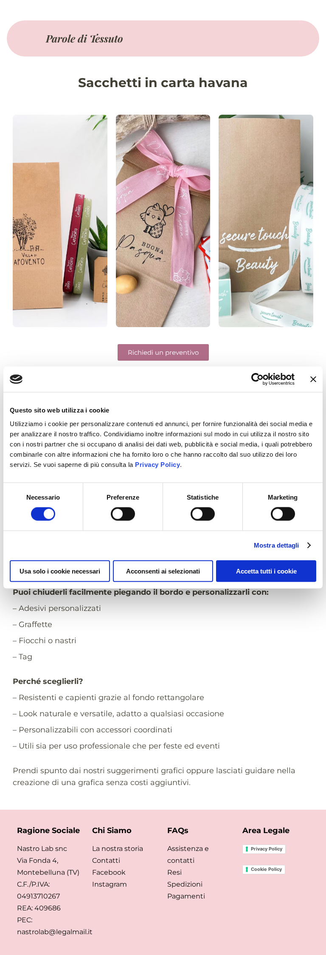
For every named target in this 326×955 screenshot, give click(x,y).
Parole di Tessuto (84, 38)
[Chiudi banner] (313, 379)
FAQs (177, 830)
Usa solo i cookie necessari (60, 570)
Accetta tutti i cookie (266, 570)
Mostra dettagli (276, 545)
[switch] (123, 514)
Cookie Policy (266, 869)
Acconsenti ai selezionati (163, 570)
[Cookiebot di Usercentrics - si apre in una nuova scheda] (257, 379)
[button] (234, 38)
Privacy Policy (157, 464)
